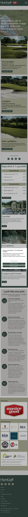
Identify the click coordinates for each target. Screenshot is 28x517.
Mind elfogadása (14, 266)
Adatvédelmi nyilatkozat (20, 256)
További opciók (14, 261)
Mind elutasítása (14, 263)
